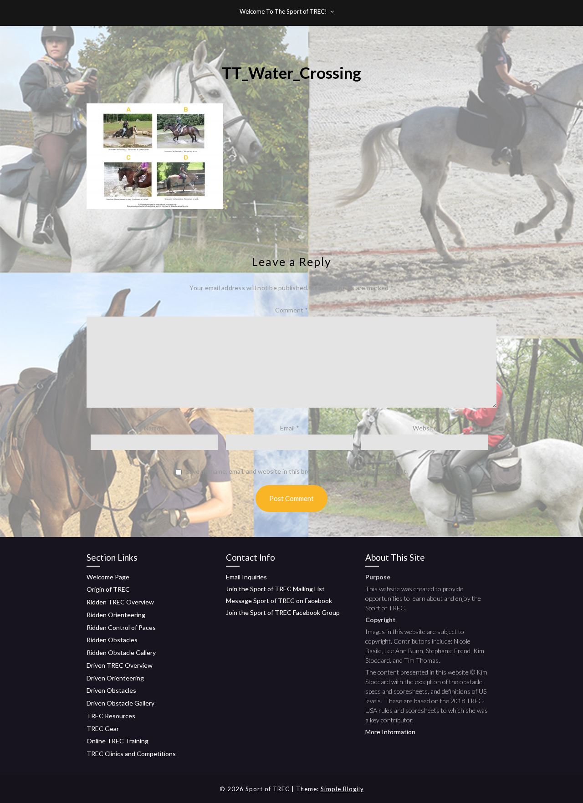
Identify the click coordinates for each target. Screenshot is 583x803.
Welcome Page (108, 577)
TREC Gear (103, 728)
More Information (390, 732)
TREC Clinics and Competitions (131, 753)
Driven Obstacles (111, 690)
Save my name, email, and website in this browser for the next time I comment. (297, 471)
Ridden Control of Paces (121, 627)
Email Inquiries (246, 577)
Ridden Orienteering (116, 615)
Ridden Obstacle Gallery (121, 652)
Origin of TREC (108, 589)
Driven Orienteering (115, 678)
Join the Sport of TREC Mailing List (275, 589)
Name (154, 428)
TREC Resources (111, 716)
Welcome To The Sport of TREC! (283, 11)
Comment (291, 310)
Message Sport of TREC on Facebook (279, 600)
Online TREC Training (117, 741)
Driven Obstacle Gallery (120, 703)
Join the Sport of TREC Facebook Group (283, 612)
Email (289, 428)
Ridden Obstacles (112, 640)
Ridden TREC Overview (120, 602)
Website (425, 428)
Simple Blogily (342, 789)
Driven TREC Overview (120, 665)
